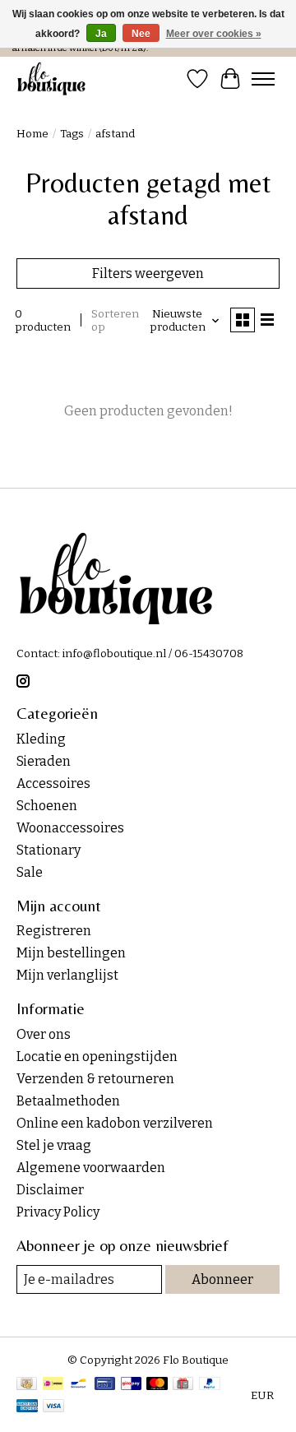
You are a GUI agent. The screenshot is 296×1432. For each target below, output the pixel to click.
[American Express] (27, 1407)
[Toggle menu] (263, 79)
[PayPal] (209, 1385)
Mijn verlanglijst (67, 975)
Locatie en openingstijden (97, 1056)
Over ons (43, 1034)
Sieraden (43, 761)
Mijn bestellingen (71, 953)
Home (32, 134)
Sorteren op (115, 321)
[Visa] (53, 1407)
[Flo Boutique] (51, 78)
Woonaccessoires (70, 828)
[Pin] (105, 1385)
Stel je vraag (53, 1145)
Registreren (53, 930)
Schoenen (46, 805)
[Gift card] (183, 1385)
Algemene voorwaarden (90, 1167)
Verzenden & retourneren (95, 1079)
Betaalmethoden (68, 1101)
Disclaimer (50, 1190)
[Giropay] (131, 1385)
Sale (29, 872)
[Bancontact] (78, 1385)
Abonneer (222, 1279)
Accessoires (53, 783)
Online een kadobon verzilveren (114, 1123)
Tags (72, 134)
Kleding (41, 739)
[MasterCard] (157, 1385)
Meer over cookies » (213, 33)
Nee (141, 33)
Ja (101, 33)
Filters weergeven (148, 273)
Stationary (48, 850)
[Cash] (26, 1385)
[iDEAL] (53, 1385)
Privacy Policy (57, 1212)
